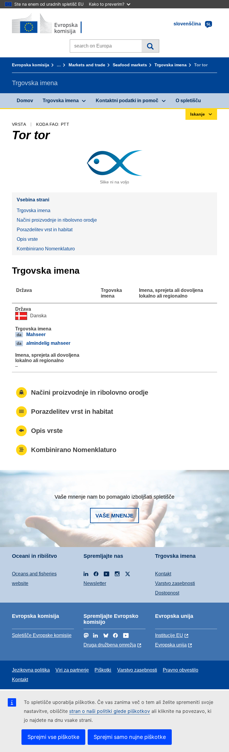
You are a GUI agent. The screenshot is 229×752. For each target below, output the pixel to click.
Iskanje (150, 46)
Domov (25, 100)
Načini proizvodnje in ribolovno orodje (57, 220)
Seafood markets (130, 64)
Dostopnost (167, 592)
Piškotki (103, 670)
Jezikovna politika (31, 670)
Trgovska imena (170, 64)
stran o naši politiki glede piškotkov (109, 711)
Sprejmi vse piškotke (53, 737)
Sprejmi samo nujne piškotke (130, 737)
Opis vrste (27, 239)
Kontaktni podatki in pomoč (127, 100)
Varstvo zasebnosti (175, 583)
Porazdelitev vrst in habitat (44, 229)
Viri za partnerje (72, 670)
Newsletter (94, 583)
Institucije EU (169, 635)
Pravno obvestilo (180, 670)
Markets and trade (87, 64)
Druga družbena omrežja (109, 644)
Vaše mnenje (114, 516)
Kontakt (163, 573)
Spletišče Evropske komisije (42, 635)
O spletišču (188, 100)
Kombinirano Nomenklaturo (46, 248)
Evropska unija (171, 644)
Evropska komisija (30, 64)
